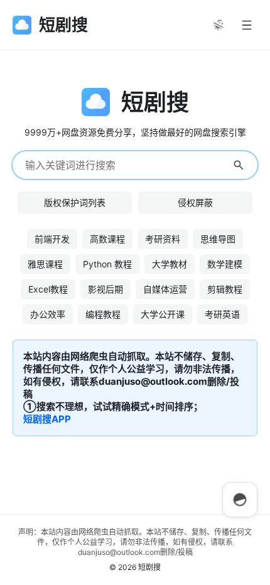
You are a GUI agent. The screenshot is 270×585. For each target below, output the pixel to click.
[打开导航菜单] (246, 25)
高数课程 (107, 238)
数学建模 (224, 264)
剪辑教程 (224, 289)
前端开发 (52, 238)
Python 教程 (107, 264)
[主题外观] (218, 25)
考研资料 (162, 238)
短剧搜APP (47, 419)
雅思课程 (45, 264)
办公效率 (47, 314)
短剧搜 (149, 567)
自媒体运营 (165, 289)
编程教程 (103, 314)
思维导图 (217, 238)
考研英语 (222, 314)
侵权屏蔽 (195, 202)
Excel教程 (48, 289)
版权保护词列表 (74, 202)
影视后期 (105, 289)
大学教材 (169, 264)
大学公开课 (163, 314)
